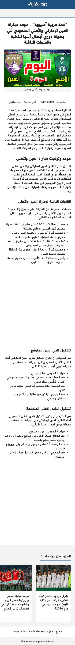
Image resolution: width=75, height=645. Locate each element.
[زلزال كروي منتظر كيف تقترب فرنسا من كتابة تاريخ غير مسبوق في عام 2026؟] (53, 593)
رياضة (49, 556)
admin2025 (48, 102)
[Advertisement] (37, 304)
